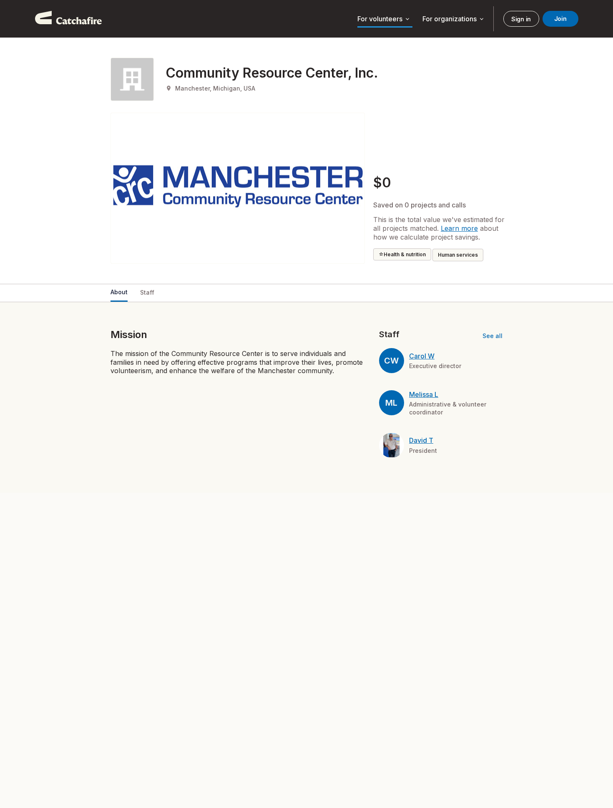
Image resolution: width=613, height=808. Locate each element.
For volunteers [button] (384, 19)
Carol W (422, 356)
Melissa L (423, 394)
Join (560, 18)
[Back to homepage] (68, 19)
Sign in (521, 19)
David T (421, 440)
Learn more (459, 228)
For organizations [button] (453, 19)
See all (492, 335)
